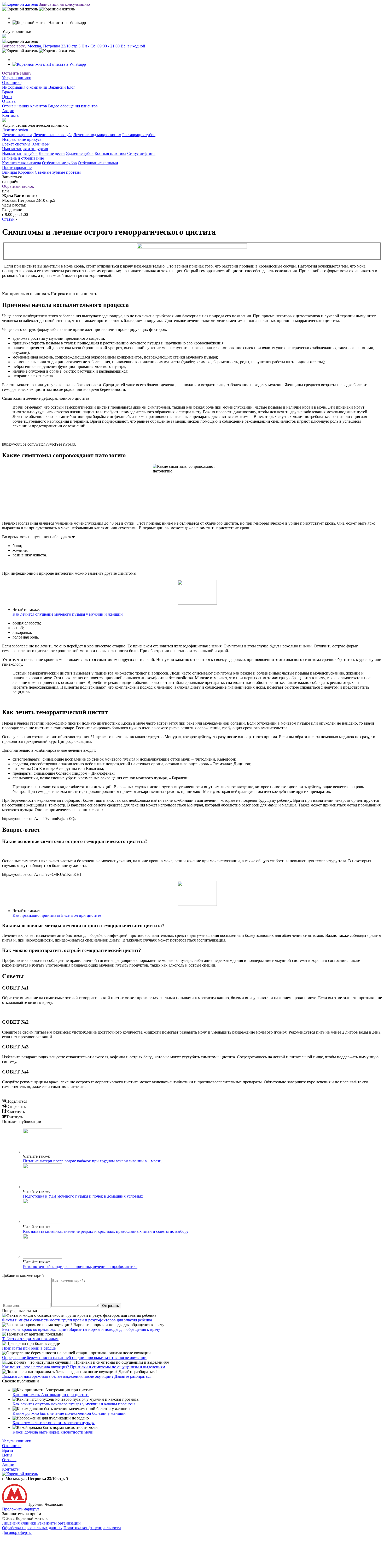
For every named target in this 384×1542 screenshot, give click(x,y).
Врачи (7, 92)
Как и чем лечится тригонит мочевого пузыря (54, 1422)
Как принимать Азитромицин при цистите (51, 1394)
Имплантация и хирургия (25, 149)
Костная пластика (110, 153)
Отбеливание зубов (59, 163)
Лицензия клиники (19, 1523)
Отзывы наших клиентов (24, 106)
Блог (71, 87)
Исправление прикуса (22, 139)
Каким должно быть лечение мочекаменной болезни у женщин (69, 1413)
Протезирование (17, 167)
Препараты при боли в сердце (29, 1348)
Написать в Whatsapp (67, 64)
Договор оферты (17, 1532)
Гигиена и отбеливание (23, 158)
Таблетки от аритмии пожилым (30, 1339)
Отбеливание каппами (98, 163)
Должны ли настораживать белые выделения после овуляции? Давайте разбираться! (77, 1376)
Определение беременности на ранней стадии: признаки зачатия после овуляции (74, 1357)
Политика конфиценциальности (92, 1528)
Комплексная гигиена (21, 163)
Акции (8, 110)
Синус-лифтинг (141, 153)
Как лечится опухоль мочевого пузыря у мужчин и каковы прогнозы (74, 1404)
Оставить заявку (16, 73)
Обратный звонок (18, 186)
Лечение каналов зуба (52, 134)
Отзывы (9, 101)
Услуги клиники (16, 78)
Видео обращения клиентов (73, 106)
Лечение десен (52, 153)
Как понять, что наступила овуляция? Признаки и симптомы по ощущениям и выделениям (83, 1367)
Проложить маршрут (20, 1509)
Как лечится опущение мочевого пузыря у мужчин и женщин (68, 614)
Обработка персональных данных (32, 1528)
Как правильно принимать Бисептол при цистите (57, 915)
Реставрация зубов (138, 134)
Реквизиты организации (59, 1523)
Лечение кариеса (17, 134)
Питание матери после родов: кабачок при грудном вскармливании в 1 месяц (92, 1161)
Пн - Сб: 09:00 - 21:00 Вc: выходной (113, 46)
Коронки (26, 172)
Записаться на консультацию (64, 4)
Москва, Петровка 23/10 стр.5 (53, 46)
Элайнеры (40, 144)
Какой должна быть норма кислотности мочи (53, 1432)
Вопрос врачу (14, 46)
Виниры (9, 172)
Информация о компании (24, 87)
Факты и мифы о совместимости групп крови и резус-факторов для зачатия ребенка (77, 1320)
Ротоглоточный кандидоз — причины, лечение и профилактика (80, 1266)
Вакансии (57, 87)
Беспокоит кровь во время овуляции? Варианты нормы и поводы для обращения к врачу (81, 1329)
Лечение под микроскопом (97, 134)
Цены (7, 96)
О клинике (11, 82)
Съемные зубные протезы (58, 172)
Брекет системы (16, 144)
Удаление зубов (80, 153)
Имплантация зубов (20, 153)
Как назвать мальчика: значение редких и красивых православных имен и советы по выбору (106, 1231)
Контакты (11, 115)
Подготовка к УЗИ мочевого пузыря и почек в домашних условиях (83, 1196)
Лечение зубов (15, 130)
